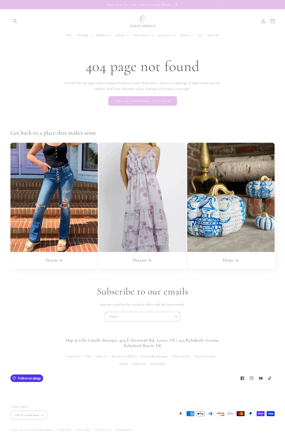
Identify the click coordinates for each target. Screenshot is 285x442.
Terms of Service (205, 356)
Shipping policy (124, 429)
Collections (139, 364)
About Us (101, 356)
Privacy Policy (181, 356)
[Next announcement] (221, 4)
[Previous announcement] (64, 4)
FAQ (88, 356)
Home (228, 260)
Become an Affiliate (124, 356)
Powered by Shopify (43, 429)
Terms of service (103, 429)
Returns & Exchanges (154, 356)
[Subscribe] (175, 317)
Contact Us (73, 356)
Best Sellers (158, 364)
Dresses (139, 260)
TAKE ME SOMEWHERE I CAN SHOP (142, 101)
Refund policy (64, 429)
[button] (15, 21)
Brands (123, 364)
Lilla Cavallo (25, 429)
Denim (51, 260)
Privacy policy (83, 429)
